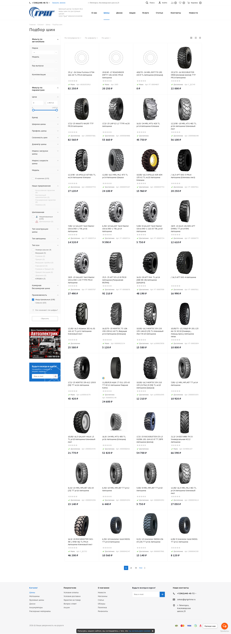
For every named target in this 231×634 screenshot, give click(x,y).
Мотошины (34, 596)
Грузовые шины (36, 600)
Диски (32, 604)
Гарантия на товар (72, 600)
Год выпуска (37, 65)
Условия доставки (72, 596)
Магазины (102, 596)
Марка (35, 48)
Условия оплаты (71, 592)
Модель (35, 57)
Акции (67, 607)
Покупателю (70, 587)
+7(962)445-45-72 (186, 593)
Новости (102, 592)
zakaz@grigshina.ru (186, 599)
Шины (32, 592)
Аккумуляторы (36, 607)
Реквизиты (103, 611)
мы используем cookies (139, 631)
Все (140, 568)
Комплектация (39, 74)
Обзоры (101, 604)
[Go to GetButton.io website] (224, 631)
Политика (102, 607)
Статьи (101, 600)
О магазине (103, 587)
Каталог (33, 587)
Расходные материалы (40, 611)
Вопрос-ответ (70, 604)
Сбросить (45, 318)
